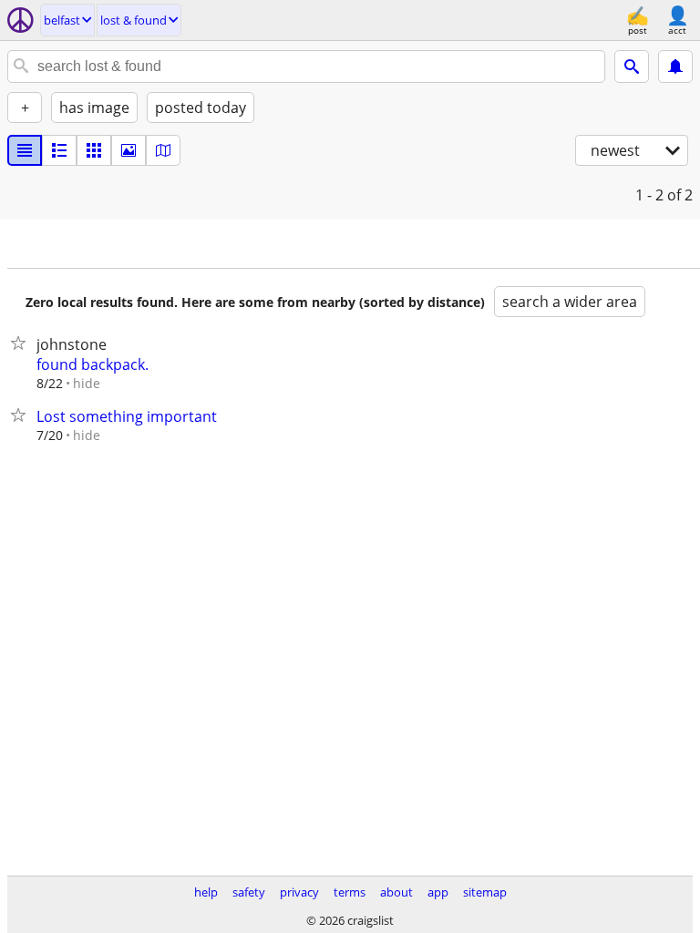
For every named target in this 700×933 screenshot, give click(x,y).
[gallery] (128, 150)
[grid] (94, 150)
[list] (24, 150)
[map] (163, 150)
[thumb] (59, 150)
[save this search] (675, 66)
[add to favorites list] (21, 343)
